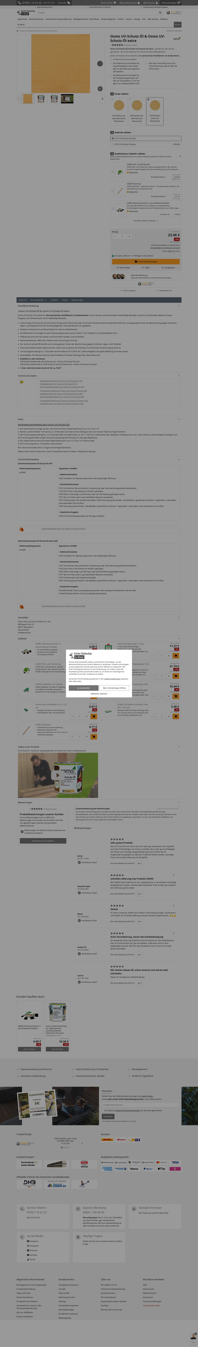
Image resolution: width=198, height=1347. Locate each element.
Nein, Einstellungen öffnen (114, 688)
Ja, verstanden (84, 688)
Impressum (103, 694)
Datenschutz (95, 694)
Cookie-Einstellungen (112, 679)
